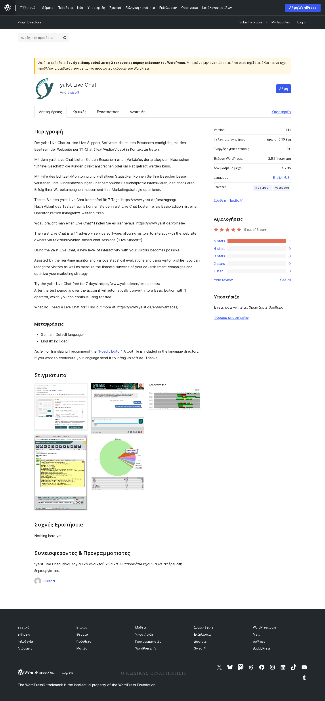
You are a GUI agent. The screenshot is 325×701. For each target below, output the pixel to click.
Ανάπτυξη (137, 112)
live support (262, 187)
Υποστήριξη (281, 112)
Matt (256, 634)
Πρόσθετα (83, 641)
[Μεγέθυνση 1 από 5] (81, 389)
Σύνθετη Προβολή (228, 200)
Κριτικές (79, 112)
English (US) (282, 177)
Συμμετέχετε (203, 627)
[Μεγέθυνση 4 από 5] (138, 444)
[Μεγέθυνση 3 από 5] (138, 389)
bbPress (259, 641)
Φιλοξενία (25, 641)
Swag (200, 648)
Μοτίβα (81, 648)
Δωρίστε (200, 641)
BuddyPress (262, 648)
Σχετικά (23, 627)
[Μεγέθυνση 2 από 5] (81, 440)
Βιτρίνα (81, 627)
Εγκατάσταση (108, 112)
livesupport (281, 187)
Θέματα (82, 634)
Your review (223, 280)
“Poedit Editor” (110, 351)
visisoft (73, 92)
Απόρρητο (25, 648)
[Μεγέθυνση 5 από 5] (195, 389)
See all (285, 280)
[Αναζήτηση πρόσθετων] (64, 37)
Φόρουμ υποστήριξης (231, 317)
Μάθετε (141, 627)
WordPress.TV (145, 648)
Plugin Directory (29, 22)
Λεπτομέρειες (50, 112)
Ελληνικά (66, 673)
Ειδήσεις (24, 634)
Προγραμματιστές (148, 641)
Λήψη (283, 89)
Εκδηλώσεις (203, 634)
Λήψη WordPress (302, 7)
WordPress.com (264, 627)
